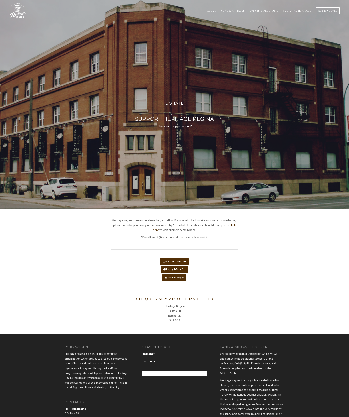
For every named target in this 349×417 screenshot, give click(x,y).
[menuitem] (212, 10)
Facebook (148, 361)
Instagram (148, 353)
